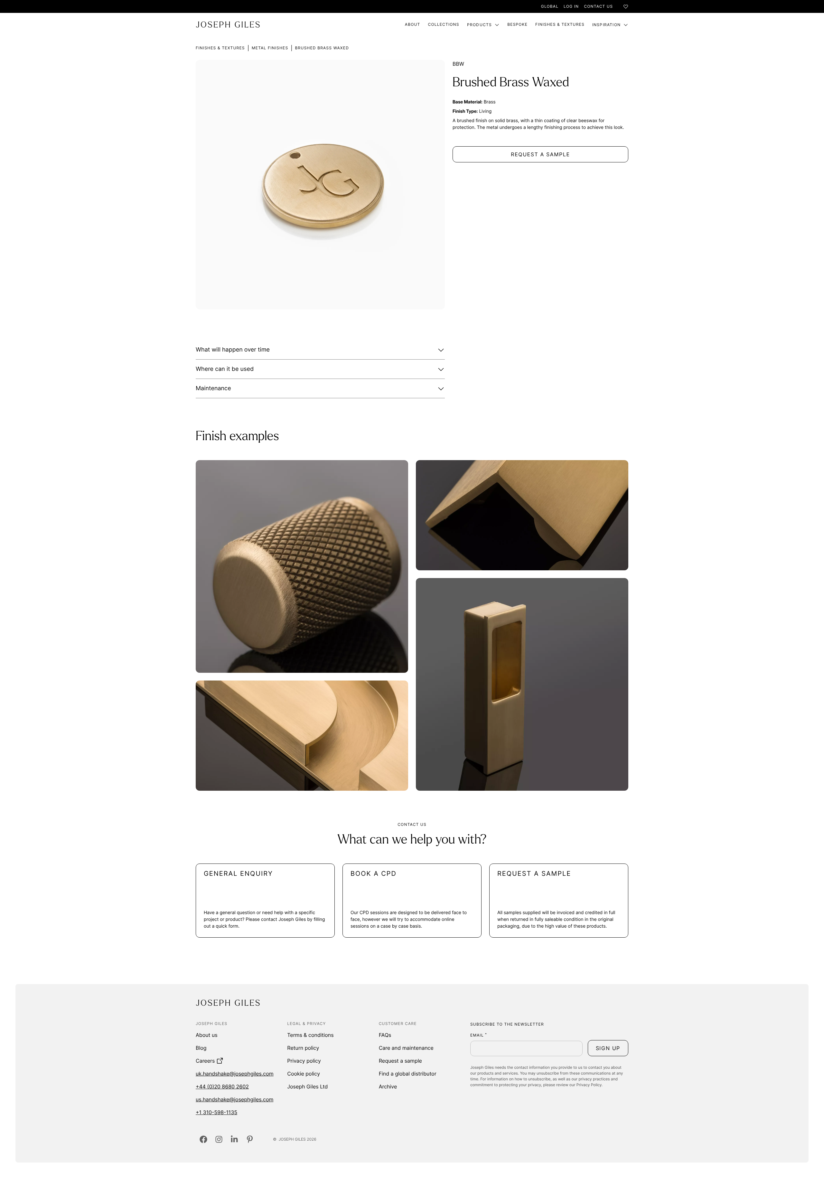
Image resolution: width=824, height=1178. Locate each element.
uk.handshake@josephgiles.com (235, 1073)
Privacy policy (304, 1060)
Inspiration (606, 24)
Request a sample (400, 1060)
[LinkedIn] (234, 1139)
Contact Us (598, 6)
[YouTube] (250, 1139)
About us (207, 1035)
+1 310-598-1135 (216, 1112)
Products (479, 24)
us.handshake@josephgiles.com (234, 1099)
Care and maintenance (406, 1048)
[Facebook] (203, 1139)
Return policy (303, 1048)
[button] (320, 349)
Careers (205, 1060)
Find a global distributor (407, 1073)
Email (478, 1035)
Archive (388, 1086)
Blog (201, 1048)
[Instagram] (219, 1139)
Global (549, 6)
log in (571, 6)
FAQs (385, 1035)
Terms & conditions (310, 1035)
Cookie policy (303, 1073)
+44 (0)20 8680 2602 (222, 1086)
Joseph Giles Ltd (307, 1086)
